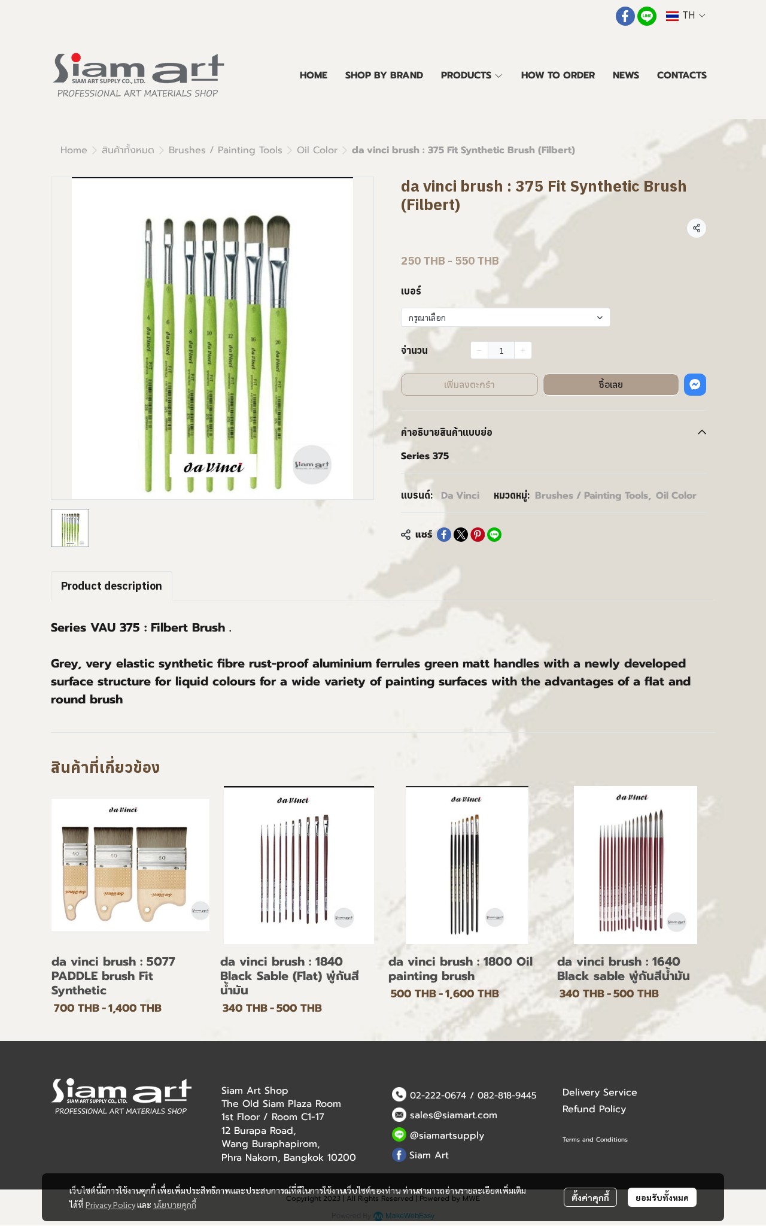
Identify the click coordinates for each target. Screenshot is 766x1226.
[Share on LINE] (494, 534)
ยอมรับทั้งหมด (662, 1197)
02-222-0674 (438, 1095)
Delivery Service (600, 1092)
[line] (646, 16)
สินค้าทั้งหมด (128, 150)
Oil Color (317, 150)
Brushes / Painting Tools (225, 150)
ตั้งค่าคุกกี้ (590, 1197)
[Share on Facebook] (444, 534)
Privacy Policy (110, 1204)
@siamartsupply (447, 1135)
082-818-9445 (507, 1095)
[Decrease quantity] (479, 350)
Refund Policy (594, 1109)
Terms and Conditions (595, 1139)
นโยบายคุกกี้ (174, 1204)
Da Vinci (460, 495)
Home (73, 150)
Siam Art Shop (254, 1091)
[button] (685, 15)
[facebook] (625, 16)
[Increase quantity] (523, 350)
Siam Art (429, 1155)
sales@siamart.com (453, 1115)
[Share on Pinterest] (477, 534)
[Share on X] (461, 534)
